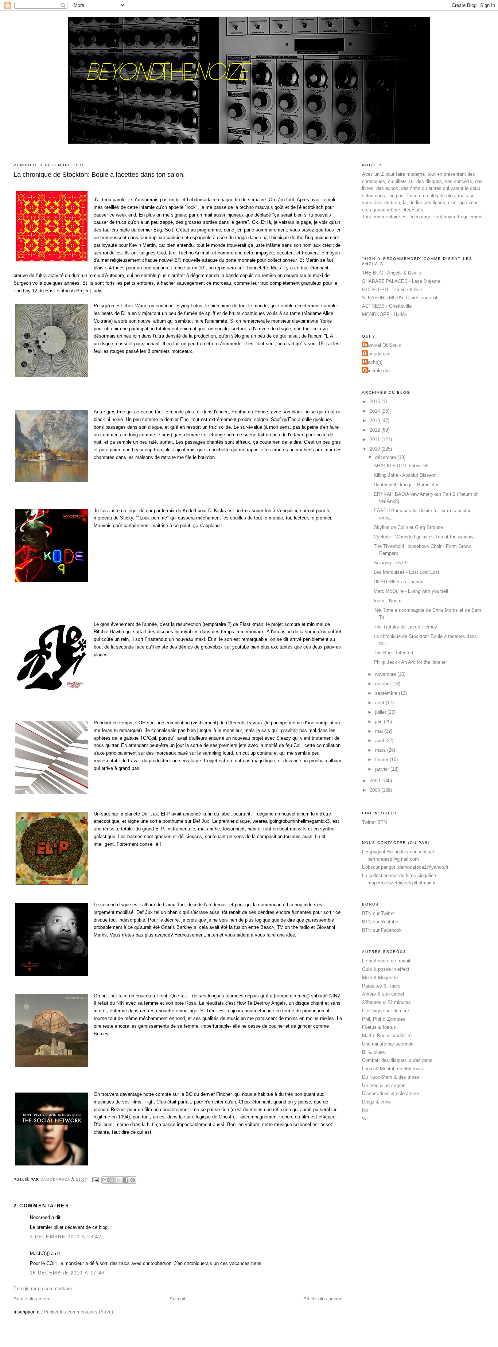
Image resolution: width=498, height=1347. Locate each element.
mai (379, 731)
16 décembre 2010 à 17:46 (67, 1273)
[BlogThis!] (112, 1180)
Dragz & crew (376, 1102)
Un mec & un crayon (383, 1085)
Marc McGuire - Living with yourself (411, 591)
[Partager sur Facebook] (125, 1180)
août (380, 702)
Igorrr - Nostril (388, 600)
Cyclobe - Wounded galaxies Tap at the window (423, 537)
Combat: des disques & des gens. (398, 1060)
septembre (387, 693)
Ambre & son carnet (383, 994)
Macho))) (373, 362)
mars (381, 750)
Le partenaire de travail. (387, 960)
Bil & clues (373, 1052)
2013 (375, 420)
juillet (381, 712)
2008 (375, 790)
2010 (375, 449)
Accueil (177, 1298)
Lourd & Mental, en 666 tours (392, 1068)
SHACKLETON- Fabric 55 (401, 465)
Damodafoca (377, 354)
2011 (375, 439)
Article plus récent (32, 1298)
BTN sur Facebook (382, 930)
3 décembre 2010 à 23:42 (65, 1236)
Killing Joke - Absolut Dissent (405, 475)
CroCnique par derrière (385, 1010)
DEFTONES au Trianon (398, 581)
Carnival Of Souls (382, 345)
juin (379, 721)
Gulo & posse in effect (385, 969)
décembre (386, 457)
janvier (382, 769)
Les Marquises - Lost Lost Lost (406, 572)
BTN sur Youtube (380, 921)
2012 (375, 430)
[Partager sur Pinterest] (132, 1180)
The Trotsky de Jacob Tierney (405, 627)
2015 (375, 401)
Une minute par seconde (387, 1044)
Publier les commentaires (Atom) (78, 1312)
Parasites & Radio (381, 986)
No (365, 1110)
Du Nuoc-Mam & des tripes (390, 1077)
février (382, 759)
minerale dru (377, 370)
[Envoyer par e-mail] (105, 1180)
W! (365, 1118)
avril (380, 740)
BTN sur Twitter (378, 913)
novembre (386, 674)
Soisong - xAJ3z (391, 562)
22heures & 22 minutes (386, 1002)
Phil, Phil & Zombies (383, 1019)
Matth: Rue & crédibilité (387, 1035)
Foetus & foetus (379, 1027)
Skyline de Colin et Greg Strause (408, 527)
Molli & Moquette (380, 977)
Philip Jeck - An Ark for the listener (410, 662)
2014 (375, 411)
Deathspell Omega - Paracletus (407, 484)
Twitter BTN (374, 822)
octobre (383, 683)
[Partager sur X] (118, 1180)
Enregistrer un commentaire (42, 1288)
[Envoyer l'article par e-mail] (95, 1179)
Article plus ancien (322, 1298)
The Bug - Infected (393, 652)
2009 (375, 780)
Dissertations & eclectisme (390, 1093)
